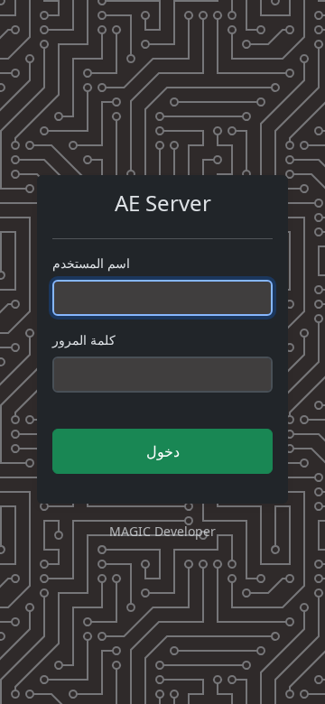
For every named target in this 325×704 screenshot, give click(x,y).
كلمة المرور (84, 339)
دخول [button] (163, 451)
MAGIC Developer (162, 531)
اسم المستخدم (91, 263)
